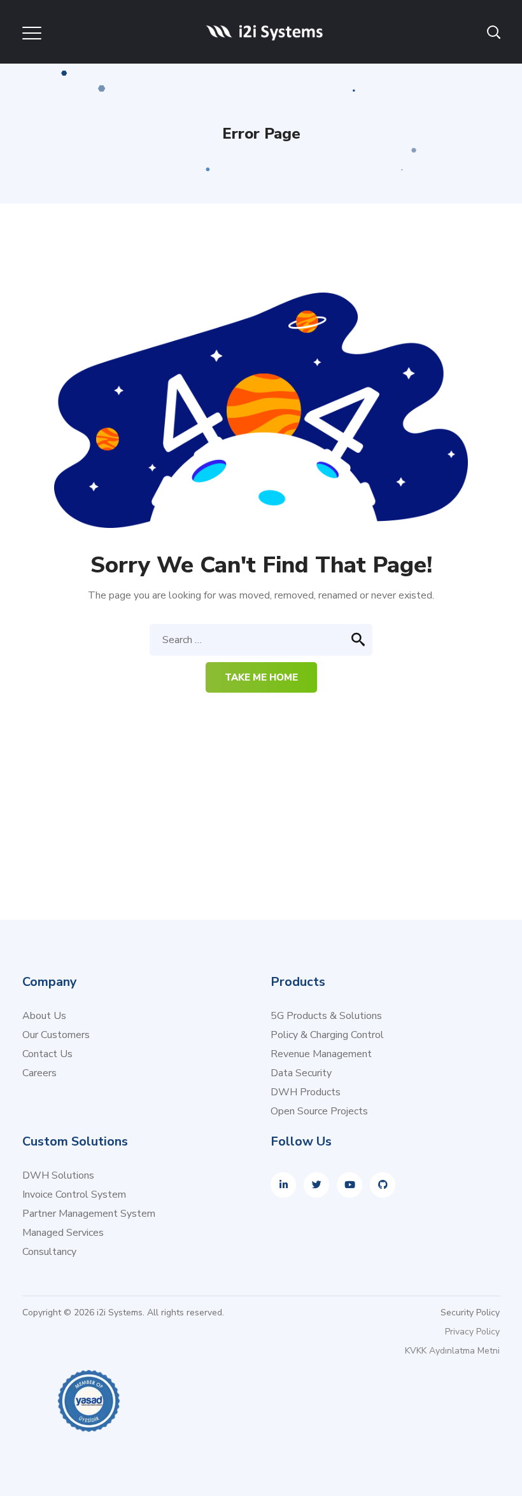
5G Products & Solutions (326, 1016)
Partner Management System (88, 1214)
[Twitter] (316, 1185)
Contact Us (47, 1054)
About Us (44, 1016)
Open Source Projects (319, 1111)
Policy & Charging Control (327, 1035)
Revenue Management (321, 1054)
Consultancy (49, 1252)
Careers (39, 1073)
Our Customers (56, 1035)
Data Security (301, 1073)
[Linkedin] (283, 1185)
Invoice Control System (74, 1195)
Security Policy (470, 1312)
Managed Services (63, 1233)
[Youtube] (349, 1185)
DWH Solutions (58, 1175)
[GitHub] (382, 1185)
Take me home (261, 677)
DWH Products (306, 1092)
